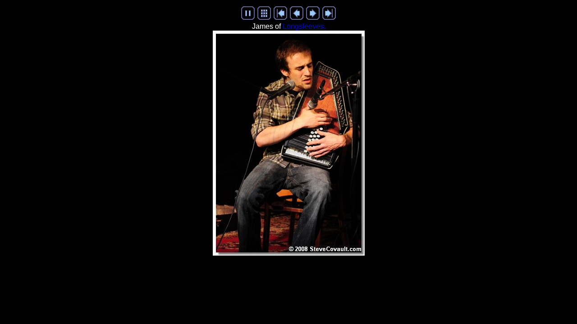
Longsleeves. (304, 26)
